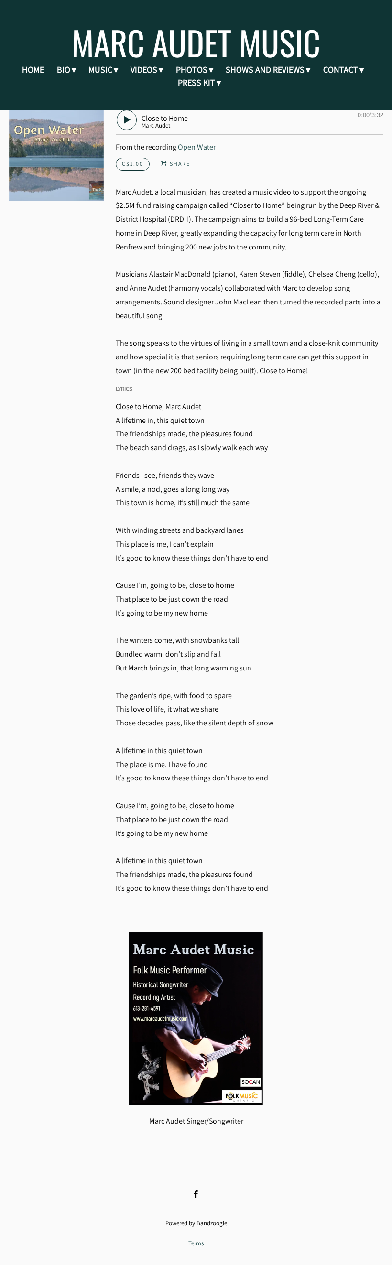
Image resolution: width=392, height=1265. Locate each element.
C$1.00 (132, 163)
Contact (340, 69)
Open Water (197, 147)
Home (33, 69)
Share (180, 163)
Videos (144, 69)
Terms (196, 1243)
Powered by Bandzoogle (196, 1223)
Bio (63, 69)
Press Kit (196, 82)
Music (100, 69)
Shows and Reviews (265, 69)
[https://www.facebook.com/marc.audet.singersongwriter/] (196, 1194)
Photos (191, 69)
